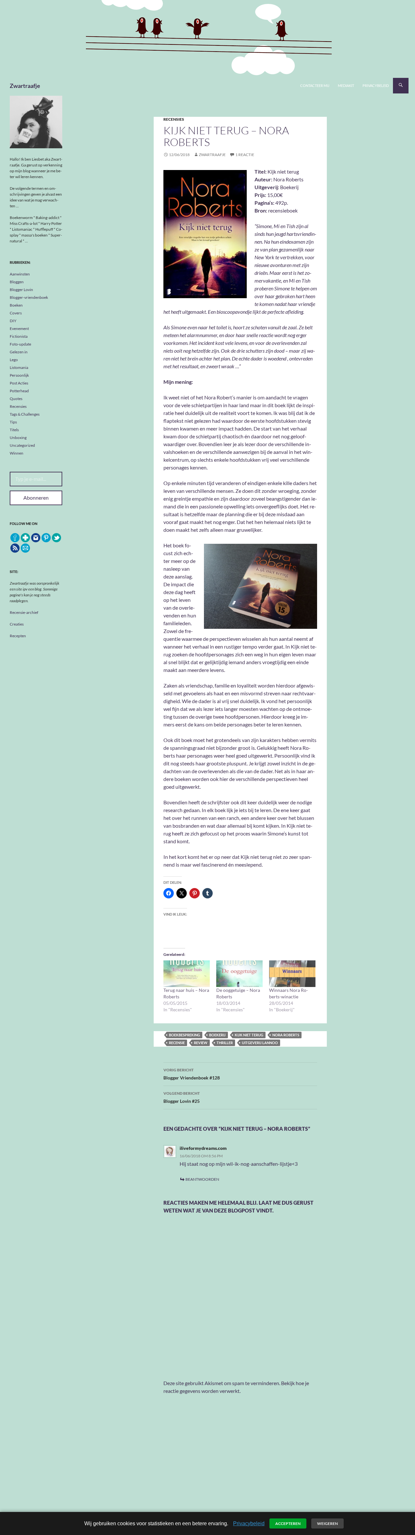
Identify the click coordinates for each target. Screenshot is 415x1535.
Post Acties (19, 383)
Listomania (19, 367)
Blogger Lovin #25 (181, 1097)
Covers (16, 313)
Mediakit (346, 85)
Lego (14, 359)
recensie (177, 1043)
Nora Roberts (285, 1035)
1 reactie (244, 154)
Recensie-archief (24, 612)
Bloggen (17, 281)
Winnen (16, 453)
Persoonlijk (19, 375)
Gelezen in (19, 351)
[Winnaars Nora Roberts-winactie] (292, 973)
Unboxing (18, 437)
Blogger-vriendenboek (29, 297)
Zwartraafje (25, 85)
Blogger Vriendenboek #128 (191, 1073)
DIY (13, 320)
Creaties (17, 624)
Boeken (16, 305)
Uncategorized (22, 445)
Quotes (16, 398)
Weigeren (327, 1523)
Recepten (18, 635)
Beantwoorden (202, 1179)
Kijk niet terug (249, 1035)
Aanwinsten (20, 274)
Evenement (19, 328)
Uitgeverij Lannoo (260, 1043)
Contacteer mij (314, 85)
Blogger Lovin (21, 289)
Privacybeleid (375, 85)
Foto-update (20, 344)
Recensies (173, 119)
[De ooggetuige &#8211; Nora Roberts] (239, 973)
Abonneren (36, 497)
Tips (13, 422)
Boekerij (217, 1035)
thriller (225, 1043)
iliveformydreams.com (203, 1148)
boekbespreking (184, 1035)
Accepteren (288, 1523)
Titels (14, 429)
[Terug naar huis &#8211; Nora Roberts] (186, 973)
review (201, 1043)
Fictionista (19, 336)
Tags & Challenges (25, 414)
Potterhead (19, 390)
